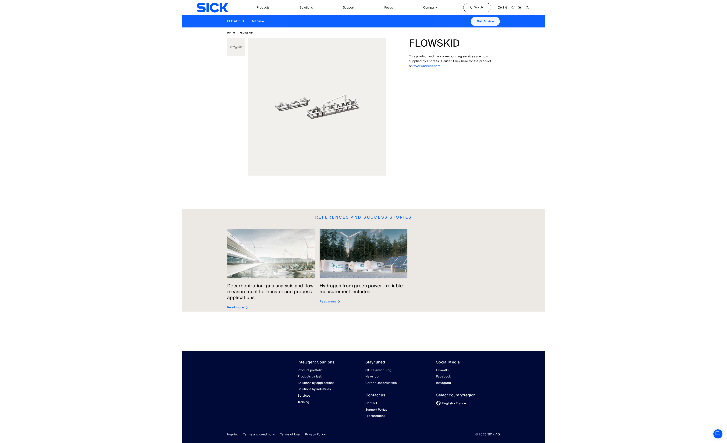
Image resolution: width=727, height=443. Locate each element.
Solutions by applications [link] (316, 383)
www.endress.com (427, 66)
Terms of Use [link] (290, 434)
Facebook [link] (443, 376)
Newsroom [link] (373, 376)
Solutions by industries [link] (314, 389)
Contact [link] (371, 403)
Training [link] (303, 402)
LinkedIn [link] (442, 370)
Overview (257, 21)
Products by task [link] (310, 376)
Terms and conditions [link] (259, 434)
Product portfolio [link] (310, 370)
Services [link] (304, 395)
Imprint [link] (233, 434)
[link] (212, 8)
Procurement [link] (375, 416)
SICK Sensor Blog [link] (378, 370)
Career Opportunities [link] (381, 383)
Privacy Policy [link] (315, 434)
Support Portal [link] (376, 409)
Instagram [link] (443, 383)
